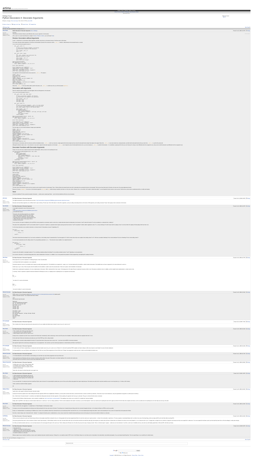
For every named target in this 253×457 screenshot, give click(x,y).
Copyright (111, 455)
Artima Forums (118, 11)
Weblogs (126, 10)
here (53, 35)
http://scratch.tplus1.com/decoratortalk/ (52, 398)
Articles (119, 10)
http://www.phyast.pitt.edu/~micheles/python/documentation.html (42, 294)
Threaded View (33, 24)
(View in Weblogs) (34, 30)
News (122, 10)
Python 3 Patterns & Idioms (39, 35)
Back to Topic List (7, 24)
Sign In (224, 16)
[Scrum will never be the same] (3, 439)
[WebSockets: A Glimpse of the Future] (249, 439)
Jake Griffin (30, 20)
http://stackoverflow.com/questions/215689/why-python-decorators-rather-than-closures (52, 200)
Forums (133, 10)
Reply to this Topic (16, 24)
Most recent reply (14, 20)
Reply (249, 30)
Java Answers (132, 11)
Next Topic (247, 27)
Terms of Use (140, 455)
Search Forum (25, 24)
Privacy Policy (134, 455)
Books (130, 10)
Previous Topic (6, 27)
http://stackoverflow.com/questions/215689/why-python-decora (25, 210)
